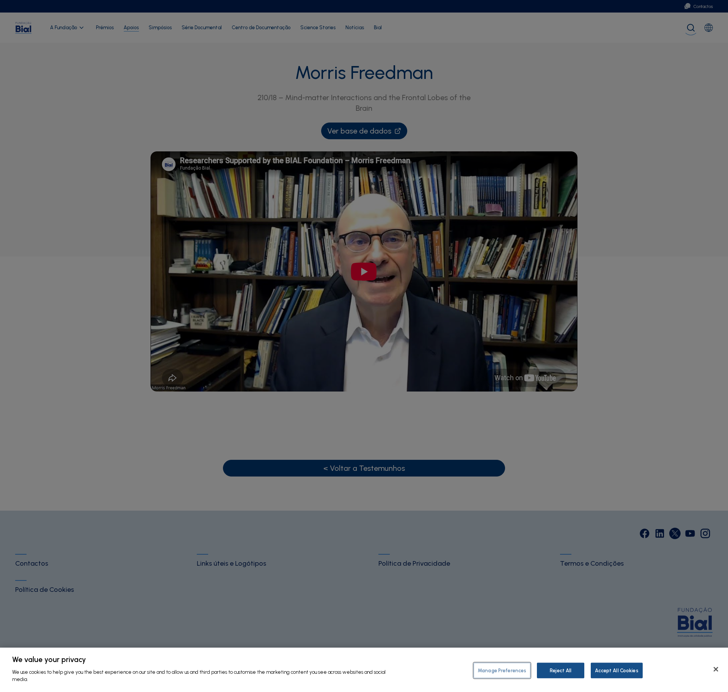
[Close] (716, 669)
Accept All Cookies (616, 670)
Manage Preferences (502, 670)
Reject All (560, 670)
